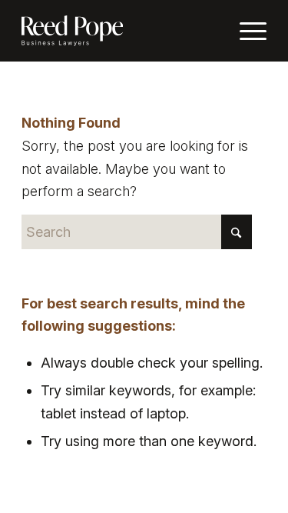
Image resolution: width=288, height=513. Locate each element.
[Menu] (245, 31)
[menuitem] (245, 31)
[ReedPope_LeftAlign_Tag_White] (119, 31)
